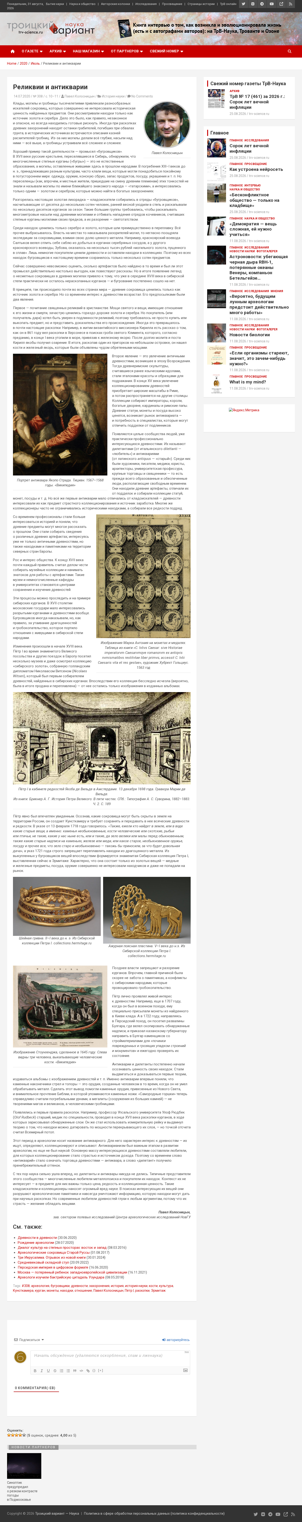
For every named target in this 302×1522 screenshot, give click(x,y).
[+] (100, 1370)
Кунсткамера (23, 1290)
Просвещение (172, 4)
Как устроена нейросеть (256, 169)
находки (66, 1290)
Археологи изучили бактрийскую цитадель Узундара (61, 1277)
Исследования (146, 4)
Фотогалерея (266, 251)
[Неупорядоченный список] (68, 1371)
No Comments (142, 96)
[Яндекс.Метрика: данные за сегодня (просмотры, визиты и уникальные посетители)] (244, 410)
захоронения (99, 1286)
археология (40, 1286)
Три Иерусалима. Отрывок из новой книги (52, 1257)
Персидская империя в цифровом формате (53, 1267)
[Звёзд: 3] (16, 1435)
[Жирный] (35, 1371)
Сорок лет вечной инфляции (249, 148)
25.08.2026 (238, 114)
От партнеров (125, 51)
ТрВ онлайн (228, 4)
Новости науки (242, 251)
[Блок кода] (81, 1371)
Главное (236, 140)
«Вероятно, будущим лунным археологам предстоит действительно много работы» (259, 304)
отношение (83, 1290)
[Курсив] (41, 1371)
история (117, 1286)
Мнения (277, 291)
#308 (26, 1286)
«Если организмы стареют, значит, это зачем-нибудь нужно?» (259, 358)
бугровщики (60, 1286)
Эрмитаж (158, 1290)
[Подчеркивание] (48, 1371)
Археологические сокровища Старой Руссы (54, 1252)
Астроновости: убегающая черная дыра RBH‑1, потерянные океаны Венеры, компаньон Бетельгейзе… (259, 267)
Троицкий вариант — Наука (57, 1513)
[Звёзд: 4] (20, 1435)
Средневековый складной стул (43, 1262)
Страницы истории (201, 4)
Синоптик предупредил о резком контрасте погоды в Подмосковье (22, 1491)
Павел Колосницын (108, 1290)
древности (79, 1286)
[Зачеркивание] (55, 1371)
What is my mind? (248, 382)
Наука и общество (82, 4)
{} (94, 1370)
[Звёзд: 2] (13, 1435)
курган (40, 1290)
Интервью (252, 185)
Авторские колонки (115, 4)
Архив (56, 51)
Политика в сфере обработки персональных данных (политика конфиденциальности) (154, 1513)
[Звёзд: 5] (24, 1435)
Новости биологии (250, 334)
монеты (53, 1290)
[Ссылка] (88, 1371)
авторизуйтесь (178, 1340)
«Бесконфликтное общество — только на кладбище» (254, 200)
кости (153, 1286)
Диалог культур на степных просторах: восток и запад (62, 1247)
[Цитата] (74, 1371)
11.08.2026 (238, 241)
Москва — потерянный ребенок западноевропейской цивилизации (72, 1272)
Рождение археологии (36, 1242)
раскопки (142, 1290)
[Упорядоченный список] (61, 1371)
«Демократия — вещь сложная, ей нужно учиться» (253, 229)
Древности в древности (37, 1238)
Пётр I (129, 1290)
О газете (30, 51)
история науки (136, 1286)
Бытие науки (55, 4)
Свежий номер (164, 51)
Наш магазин (86, 51)
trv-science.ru (259, 114)
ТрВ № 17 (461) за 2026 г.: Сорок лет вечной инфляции (257, 102)
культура (166, 1286)
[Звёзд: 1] (9, 1435)
